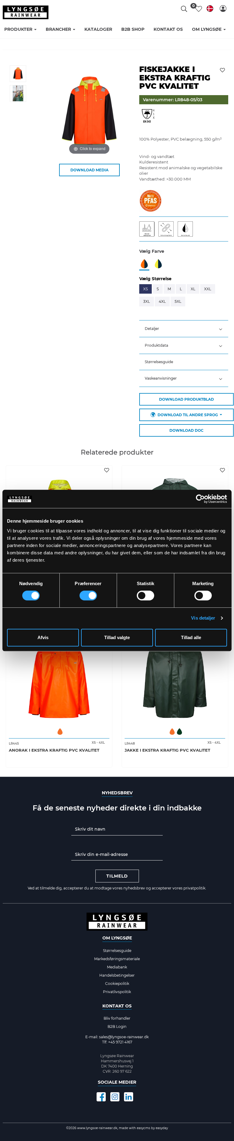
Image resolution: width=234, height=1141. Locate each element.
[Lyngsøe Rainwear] (25, 12)
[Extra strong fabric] (168, 228)
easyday (162, 1128)
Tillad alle (191, 637)
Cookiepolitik (117, 983)
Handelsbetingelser (117, 975)
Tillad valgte (117, 637)
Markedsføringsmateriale (117, 959)
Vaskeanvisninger (161, 378)
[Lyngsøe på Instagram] (114, 1096)
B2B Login (117, 1026)
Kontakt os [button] (168, 29)
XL (193, 289)
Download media (89, 170)
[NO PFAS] (150, 200)
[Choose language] (210, 9)
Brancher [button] (59, 29)
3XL (146, 301)
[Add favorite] (107, 469)
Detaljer (152, 328)
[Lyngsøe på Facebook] (101, 1096)
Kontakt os (117, 1006)
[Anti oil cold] (187, 228)
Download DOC (186, 430)
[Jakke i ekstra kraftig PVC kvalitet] (175, 674)
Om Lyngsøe (117, 938)
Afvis (42, 637)
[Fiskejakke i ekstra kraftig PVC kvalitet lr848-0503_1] (18, 93)
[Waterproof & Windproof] (148, 228)
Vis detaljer (203, 618)
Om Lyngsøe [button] (207, 29)
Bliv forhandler (117, 1018)
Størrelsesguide (159, 361)
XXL (207, 289)
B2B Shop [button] (132, 29)
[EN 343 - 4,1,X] (148, 118)
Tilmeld (117, 876)
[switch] (88, 595)
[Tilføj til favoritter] (223, 69)
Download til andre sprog (188, 415)
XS (145, 289)
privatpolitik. (194, 888)
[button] (223, 8)
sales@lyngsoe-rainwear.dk (124, 1037)
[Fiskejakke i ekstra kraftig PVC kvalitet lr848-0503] (18, 73)
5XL (178, 301)
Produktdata (156, 345)
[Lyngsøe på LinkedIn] (128, 1096)
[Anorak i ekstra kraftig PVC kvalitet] (59, 674)
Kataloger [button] (98, 29)
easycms (143, 1128)
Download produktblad (186, 399)
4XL (162, 301)
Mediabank (117, 967)
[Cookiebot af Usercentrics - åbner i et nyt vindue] (200, 498)
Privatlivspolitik (117, 991)
